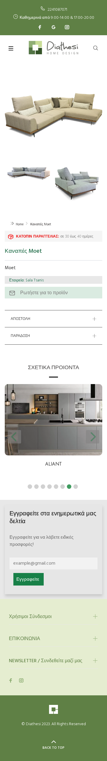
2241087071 (57, 9)
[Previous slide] (14, 436)
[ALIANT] (53, 419)
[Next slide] (92, 436)
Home (19, 224)
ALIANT (53, 463)
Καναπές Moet (40, 224)
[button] (29, 486)
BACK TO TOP (53, 748)
